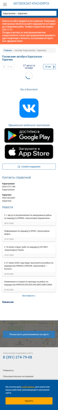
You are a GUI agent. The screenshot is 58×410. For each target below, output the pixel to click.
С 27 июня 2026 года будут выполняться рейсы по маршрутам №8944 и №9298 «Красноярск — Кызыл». (28, 265)
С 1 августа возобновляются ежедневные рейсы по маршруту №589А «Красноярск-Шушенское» (28, 216)
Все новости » (29, 295)
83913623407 (8, 197)
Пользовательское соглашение (18, 376)
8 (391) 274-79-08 (17, 357)
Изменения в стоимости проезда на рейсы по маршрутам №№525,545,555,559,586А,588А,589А (28, 283)
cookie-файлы (28, 386)
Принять (29, 400)
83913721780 (8, 186)
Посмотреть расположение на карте (29, 334)
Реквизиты (8, 370)
